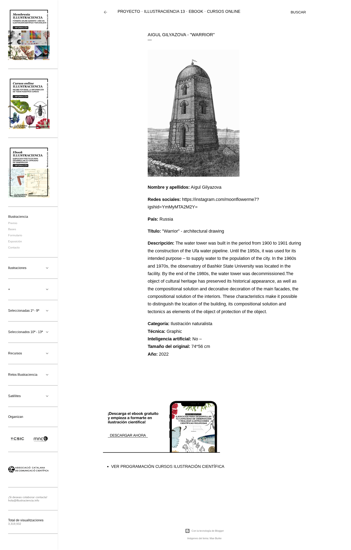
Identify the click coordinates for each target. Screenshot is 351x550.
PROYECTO (129, 11)
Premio (12, 223)
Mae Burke (216, 538)
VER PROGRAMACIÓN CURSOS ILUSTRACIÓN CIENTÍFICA (167, 466)
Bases (12, 229)
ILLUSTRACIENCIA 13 (164, 11)
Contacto (14, 247)
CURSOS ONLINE (223, 11)
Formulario (15, 235)
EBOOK (196, 11)
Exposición (15, 241)
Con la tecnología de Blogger (208, 530)
